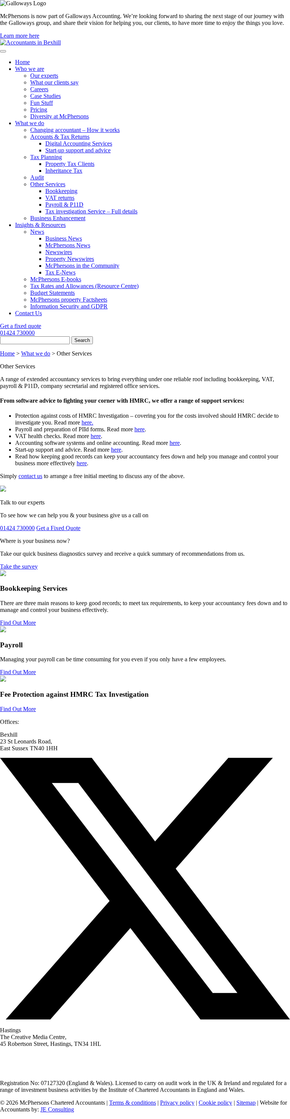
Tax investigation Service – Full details (91, 211)
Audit (37, 177)
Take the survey (19, 566)
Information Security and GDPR (69, 306)
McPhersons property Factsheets (68, 299)
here (139, 429)
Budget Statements (52, 293)
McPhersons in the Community (82, 265)
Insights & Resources (40, 225)
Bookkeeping (61, 191)
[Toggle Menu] (3, 51)
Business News (63, 238)
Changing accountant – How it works (75, 130)
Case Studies (45, 96)
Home (22, 62)
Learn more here (19, 35)
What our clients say (54, 82)
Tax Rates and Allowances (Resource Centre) (84, 286)
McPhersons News (67, 245)
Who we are (29, 69)
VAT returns (59, 198)
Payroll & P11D (64, 204)
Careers (39, 89)
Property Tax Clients (69, 164)
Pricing (38, 109)
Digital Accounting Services (78, 143)
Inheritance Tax (63, 170)
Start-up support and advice (78, 150)
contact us (30, 476)
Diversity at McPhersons (59, 116)
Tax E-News (60, 272)
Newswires (58, 252)
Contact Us (28, 313)
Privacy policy (177, 1102)
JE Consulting (57, 1109)
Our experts (44, 75)
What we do (29, 123)
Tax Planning (46, 157)
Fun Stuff (41, 103)
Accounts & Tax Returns (59, 136)
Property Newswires (69, 259)
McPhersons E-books (55, 279)
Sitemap (246, 1102)
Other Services (47, 184)
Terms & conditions (132, 1102)
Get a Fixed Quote (58, 528)
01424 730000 (17, 333)
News (37, 231)
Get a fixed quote (20, 326)
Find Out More (18, 622)
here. (87, 422)
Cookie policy (215, 1102)
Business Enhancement (57, 218)
